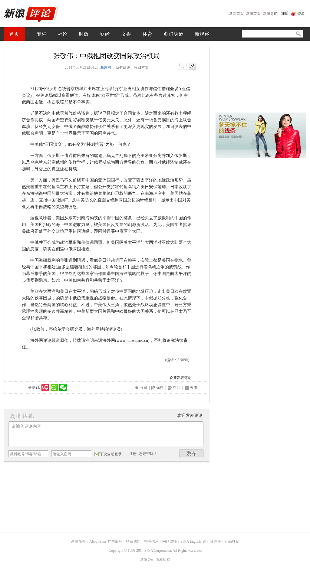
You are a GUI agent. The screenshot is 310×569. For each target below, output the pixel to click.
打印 (176, 387)
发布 (191, 454)
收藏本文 (141, 67)
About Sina (97, 541)
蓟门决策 (173, 34)
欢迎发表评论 (180, 378)
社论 (63, 34)
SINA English (190, 541)
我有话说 (123, 67)
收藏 (143, 387)
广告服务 (115, 541)
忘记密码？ (148, 454)
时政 (84, 34)
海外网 (105, 67)
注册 (285, 13)
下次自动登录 (111, 454)
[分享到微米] (45, 387)
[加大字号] (192, 66)
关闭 (193, 387)
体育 (147, 34)
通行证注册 (212, 541)
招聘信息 (151, 541)
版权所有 (163, 560)
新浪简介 (78, 541)
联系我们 (133, 541)
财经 (105, 34)
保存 (159, 387)
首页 (14, 34)
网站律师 (169, 541)
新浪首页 (253, 13)
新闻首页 (236, 13)
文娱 (126, 34)
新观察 (202, 34)
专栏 (41, 34)
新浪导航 (270, 13)
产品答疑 (232, 541)
